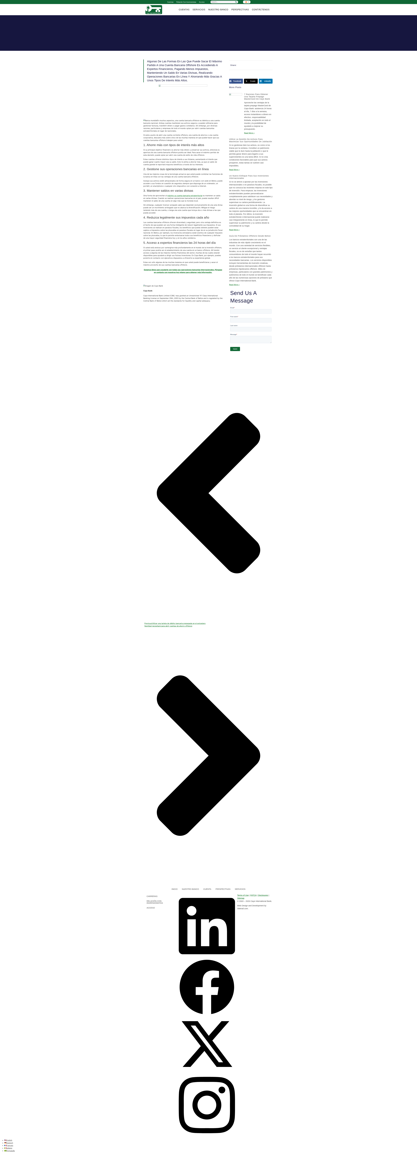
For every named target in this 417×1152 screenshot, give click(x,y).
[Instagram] (207, 1136)
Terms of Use (243, 895)
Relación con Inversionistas (186, 2)
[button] (236, 81)
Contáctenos (261, 9)
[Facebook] (207, 1014)
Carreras (170, 2)
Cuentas (184, 9)
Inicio (175, 889)
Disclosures (263, 895)
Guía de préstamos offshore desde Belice (250, 236)
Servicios (199, 9)
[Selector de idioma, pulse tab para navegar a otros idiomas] (246, 2)
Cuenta (207, 889)
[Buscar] (236, 2)
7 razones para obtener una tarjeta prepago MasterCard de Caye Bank (257, 96)
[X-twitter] (207, 1071)
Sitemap (240, 898)
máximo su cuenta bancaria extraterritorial (184, 196)
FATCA (253, 895)
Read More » (249, 133)
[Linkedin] (207, 958)
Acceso (201, 2)
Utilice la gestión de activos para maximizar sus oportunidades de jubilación (250, 140)
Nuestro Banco (218, 9)
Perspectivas (240, 9)
